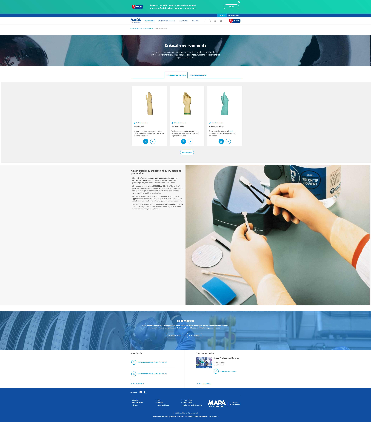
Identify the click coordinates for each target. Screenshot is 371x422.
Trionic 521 (139, 126)
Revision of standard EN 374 (152, 374)
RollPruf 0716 (177, 126)
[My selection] (221, 21)
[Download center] (215, 21)
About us (195, 21)
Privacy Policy (187, 400)
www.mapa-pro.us (136, 28)
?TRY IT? (231, 7)
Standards (183, 21)
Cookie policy (187, 402)
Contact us (222, 15)
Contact (160, 402)
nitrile (231, 131)
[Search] (205, 21)
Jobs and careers (137, 402)
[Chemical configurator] (234, 21)
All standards (138, 383)
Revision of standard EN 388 (152, 362)
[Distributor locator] (210, 21)
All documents (205, 383)
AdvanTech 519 (216, 126)
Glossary (135, 405)
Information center (166, 21)
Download (227, 371)
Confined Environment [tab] (198, 75)
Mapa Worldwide (163, 405)
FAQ (158, 400)
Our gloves (149, 21)
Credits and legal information (192, 405)
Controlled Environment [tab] (176, 75)
